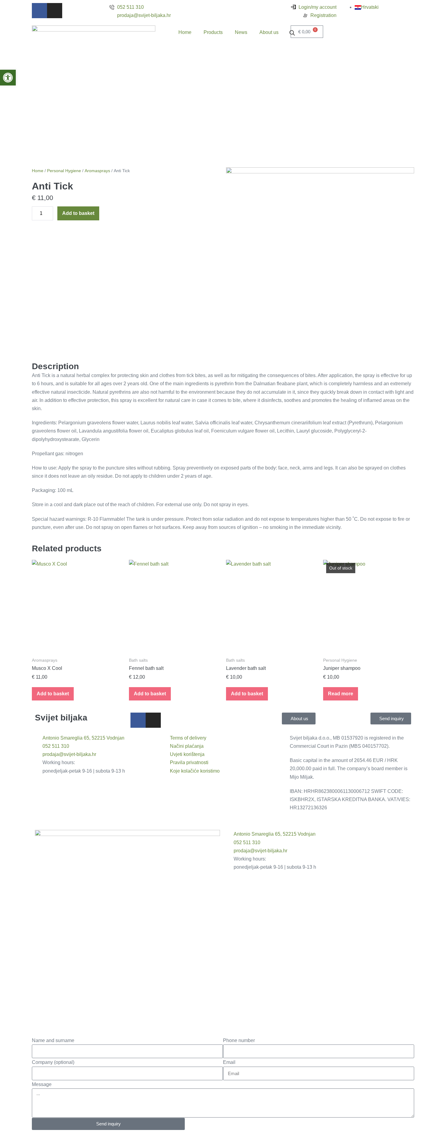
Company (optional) (53, 1062)
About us (269, 32)
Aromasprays (97, 170)
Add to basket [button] (53, 693)
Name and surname (53, 1040)
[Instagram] (54, 10)
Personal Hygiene (64, 170)
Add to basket (78, 213)
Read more (340, 693)
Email (229, 1062)
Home (184, 32)
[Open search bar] (292, 32)
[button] (8, 77)
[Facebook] (39, 10)
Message (42, 1084)
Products (213, 32)
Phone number (239, 1040)
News (241, 32)
